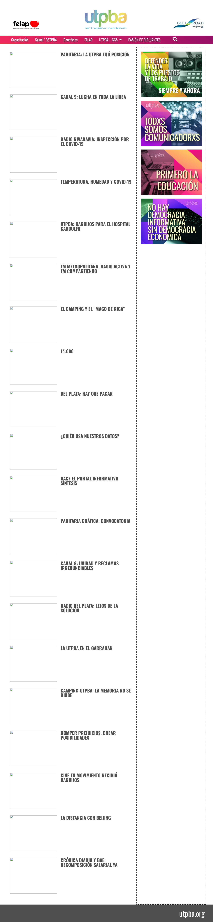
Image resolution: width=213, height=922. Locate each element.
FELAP (88, 40)
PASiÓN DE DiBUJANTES (144, 40)
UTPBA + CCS (108, 40)
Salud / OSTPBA (46, 40)
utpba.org (192, 913)
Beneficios (70, 40)
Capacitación (19, 40)
